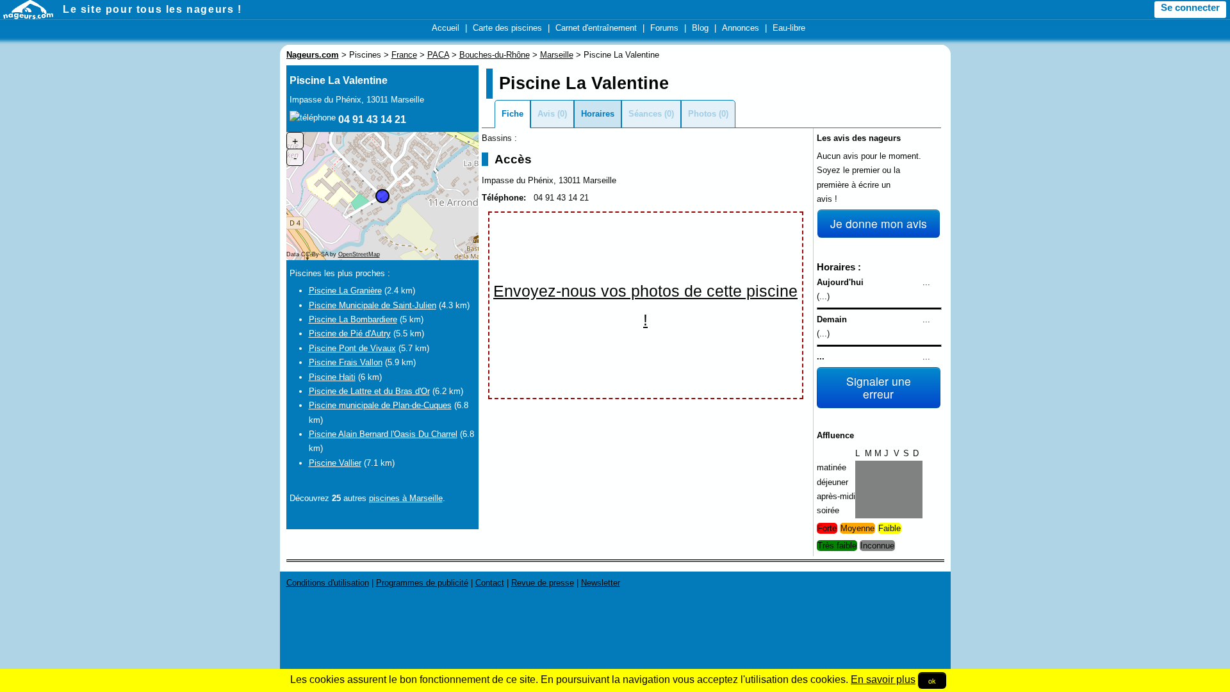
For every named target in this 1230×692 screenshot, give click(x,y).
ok (932, 680)
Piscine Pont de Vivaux (352, 348)
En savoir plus (883, 679)
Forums (664, 28)
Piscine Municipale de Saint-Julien (372, 305)
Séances (645, 114)
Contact (489, 583)
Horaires (597, 114)
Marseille (556, 55)
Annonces (740, 28)
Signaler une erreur (878, 387)
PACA (438, 55)
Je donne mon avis (878, 223)
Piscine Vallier (335, 463)
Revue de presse (542, 583)
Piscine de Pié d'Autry (350, 333)
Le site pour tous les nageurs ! (152, 9)
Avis (546, 114)
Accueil (445, 28)
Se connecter (1190, 8)
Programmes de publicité (422, 583)
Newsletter (600, 583)
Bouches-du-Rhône (494, 55)
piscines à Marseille (406, 498)
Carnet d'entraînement (596, 28)
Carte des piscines (507, 28)
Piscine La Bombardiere (353, 319)
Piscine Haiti (332, 377)
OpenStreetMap (359, 254)
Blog (700, 28)
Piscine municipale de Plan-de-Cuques (380, 405)
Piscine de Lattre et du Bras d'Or (369, 391)
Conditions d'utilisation (327, 583)
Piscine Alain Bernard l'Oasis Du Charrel (383, 434)
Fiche (512, 114)
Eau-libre (789, 28)
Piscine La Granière (345, 290)
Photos (702, 114)
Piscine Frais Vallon (345, 362)
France (404, 55)
